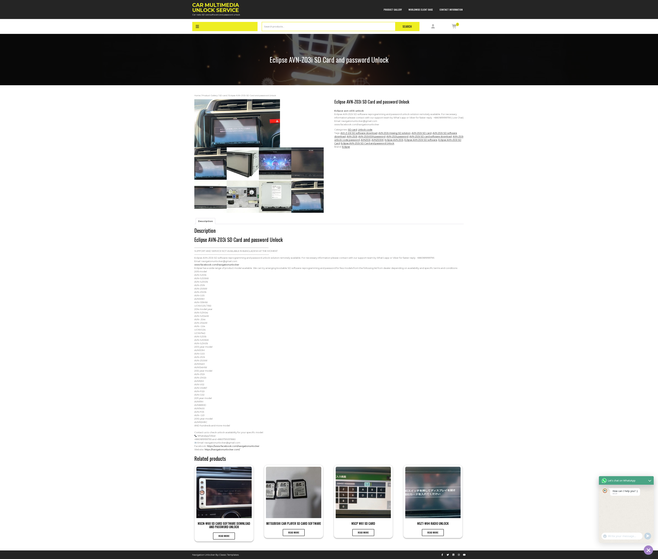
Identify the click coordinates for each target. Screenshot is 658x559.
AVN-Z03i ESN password (371, 136)
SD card (223, 95)
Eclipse (346, 146)
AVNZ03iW (377, 139)
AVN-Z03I (352, 136)
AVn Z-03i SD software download (358, 133)
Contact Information (451, 9)
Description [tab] (205, 221)
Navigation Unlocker (204, 554)
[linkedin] (453, 554)
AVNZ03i (365, 139)
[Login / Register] (433, 27)
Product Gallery (393, 9)
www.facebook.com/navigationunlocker (216, 264)
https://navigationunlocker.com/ (222, 449)
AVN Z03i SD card (421, 133)
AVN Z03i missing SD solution (394, 133)
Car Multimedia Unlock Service (215, 7)
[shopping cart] (454, 27)
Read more (223, 536)
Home (197, 95)
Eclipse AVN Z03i (394, 139)
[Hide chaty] (648, 550)
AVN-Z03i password (397, 136)
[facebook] (442, 554)
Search (407, 26)
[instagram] (459, 554)
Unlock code (365, 129)
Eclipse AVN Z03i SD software (420, 139)
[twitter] (447, 554)
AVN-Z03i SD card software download (430, 136)
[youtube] (464, 554)
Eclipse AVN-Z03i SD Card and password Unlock (367, 143)
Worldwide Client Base (421, 9)
